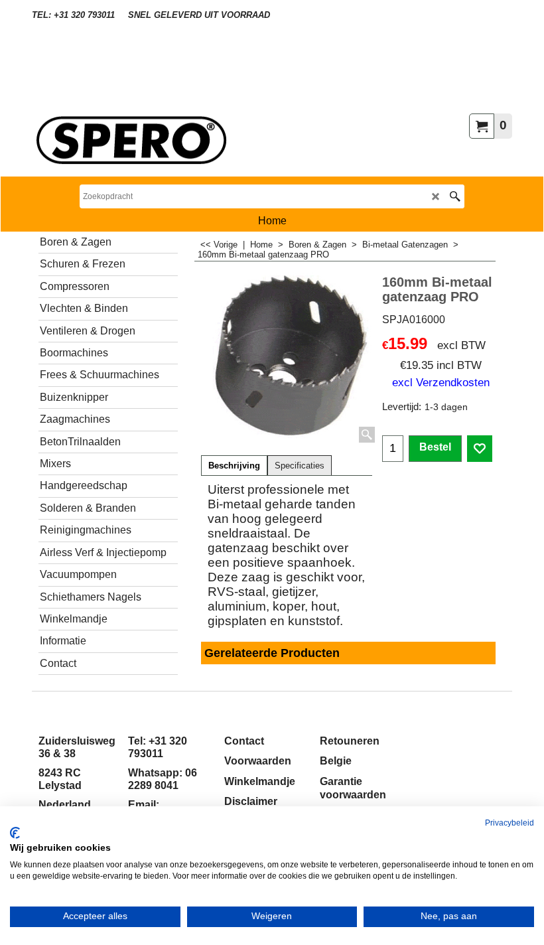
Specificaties (299, 466)
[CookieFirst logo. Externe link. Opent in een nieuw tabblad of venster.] (15, 833)
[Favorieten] (479, 448)
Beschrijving (234, 466)
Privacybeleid (509, 823)
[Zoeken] (454, 196)
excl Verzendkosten (441, 382)
